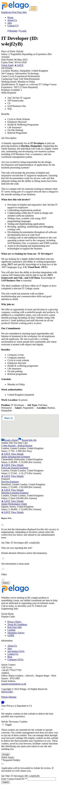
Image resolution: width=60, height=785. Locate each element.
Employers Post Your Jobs (14, 12)
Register (14, 31)
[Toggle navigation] (33, 8)
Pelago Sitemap (8, 697)
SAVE (19, 65)
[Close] (2, 709)
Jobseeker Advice (15, 632)
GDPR (10, 635)
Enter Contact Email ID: (14, 779)
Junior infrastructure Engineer (15, 456)
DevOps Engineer (10, 481)
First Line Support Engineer (14, 467)
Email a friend (11, 440)
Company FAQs (15, 659)
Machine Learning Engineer (14, 492)
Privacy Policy (14, 621)
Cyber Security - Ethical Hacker (16, 445)
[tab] (30, 723)
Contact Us (12, 654)
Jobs (9, 23)
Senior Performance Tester (14, 504)
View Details (17, 454)
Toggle (8, 724)
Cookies (11, 630)
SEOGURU (7, 691)
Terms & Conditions (17, 624)
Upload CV (13, 25)
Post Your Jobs (14, 627)
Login (23, 31)
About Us (12, 20)
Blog (9, 656)
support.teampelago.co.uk (13, 684)
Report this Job (28, 440)
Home (10, 17)
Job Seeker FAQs (15, 651)
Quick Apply (7, 65)
